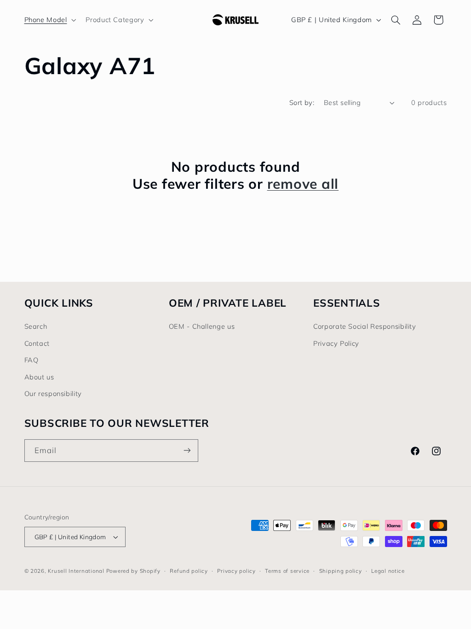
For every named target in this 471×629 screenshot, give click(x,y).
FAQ (31, 359)
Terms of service (287, 570)
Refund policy (189, 570)
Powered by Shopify (133, 570)
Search (35, 326)
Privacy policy (236, 570)
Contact (37, 343)
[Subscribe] (186, 450)
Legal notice (388, 570)
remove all (303, 183)
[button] (49, 20)
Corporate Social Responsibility (364, 326)
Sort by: (301, 102)
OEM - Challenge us (202, 326)
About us (39, 377)
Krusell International (76, 570)
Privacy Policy (336, 343)
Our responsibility (53, 393)
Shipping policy (340, 570)
